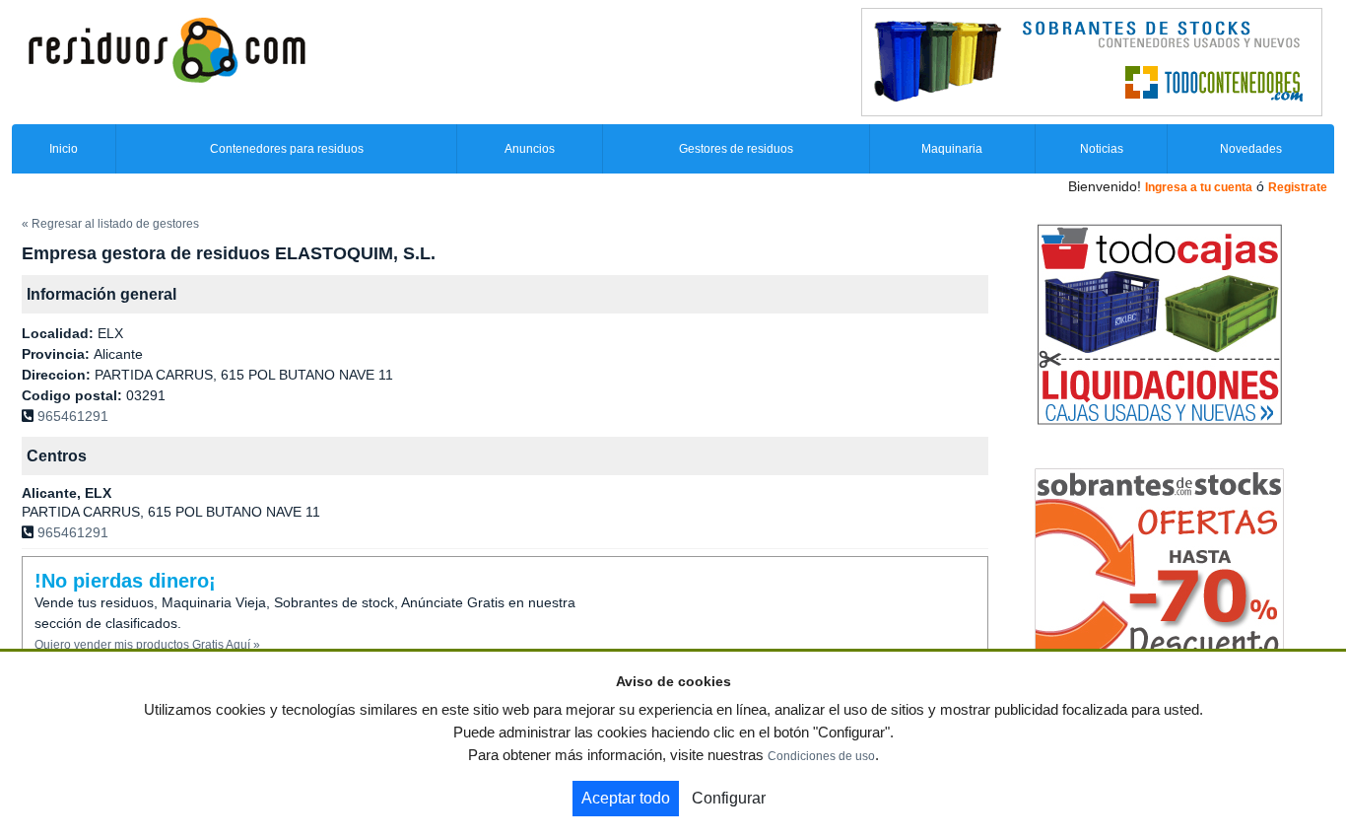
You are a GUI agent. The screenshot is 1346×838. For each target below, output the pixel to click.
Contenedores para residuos (287, 149)
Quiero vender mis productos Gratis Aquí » (147, 645)
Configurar (729, 798)
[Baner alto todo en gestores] (1091, 61)
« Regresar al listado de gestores (110, 224)
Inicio (63, 149)
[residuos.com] (166, 48)
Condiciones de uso (821, 756)
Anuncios (530, 149)
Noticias (1101, 149)
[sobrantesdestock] (1159, 565)
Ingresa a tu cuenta (1198, 187)
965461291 (72, 416)
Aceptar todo (625, 798)
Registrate (1297, 187)
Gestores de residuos (736, 149)
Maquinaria (951, 149)
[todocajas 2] (1159, 323)
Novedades (1251, 149)
